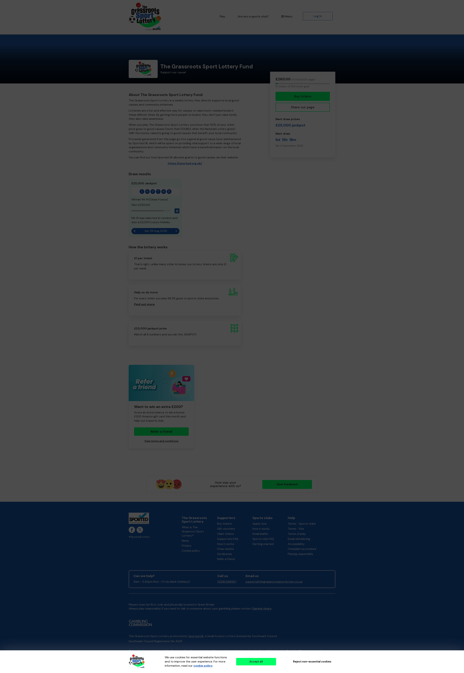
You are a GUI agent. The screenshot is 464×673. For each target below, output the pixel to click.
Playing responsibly (300, 554)
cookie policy (203, 666)
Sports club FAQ (263, 539)
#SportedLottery (139, 536)
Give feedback (287, 484)
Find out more (144, 304)
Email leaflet (260, 534)
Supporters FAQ (227, 539)
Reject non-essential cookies (312, 661)
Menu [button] (288, 16)
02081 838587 (226, 582)
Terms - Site (296, 529)
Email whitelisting (299, 539)
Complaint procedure (302, 549)
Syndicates (224, 554)
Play (222, 16)
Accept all (256, 661)
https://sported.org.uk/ (185, 163)
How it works (225, 544)
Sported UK (196, 636)
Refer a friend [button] (161, 431)
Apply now (259, 524)
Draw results (225, 549)
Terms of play (297, 534)
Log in (318, 16)
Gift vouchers (226, 529)
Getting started (263, 544)
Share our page (302, 107)
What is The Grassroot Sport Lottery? (193, 531)
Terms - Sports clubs (302, 524)
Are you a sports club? (253, 16)
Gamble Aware (262, 608)
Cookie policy (191, 551)
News (185, 541)
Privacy (186, 545)
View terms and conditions (161, 441)
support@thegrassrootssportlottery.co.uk (274, 582)
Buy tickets (302, 96)
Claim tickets (225, 534)
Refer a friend (226, 559)
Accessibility (296, 544)
